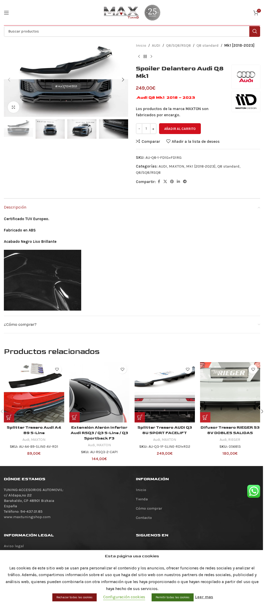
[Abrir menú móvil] (6, 12)
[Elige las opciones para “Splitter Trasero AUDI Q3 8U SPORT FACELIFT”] (140, 417)
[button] (9, 79)
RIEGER (234, 439)
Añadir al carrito (180, 129)
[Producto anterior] (139, 57)
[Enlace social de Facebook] (159, 181)
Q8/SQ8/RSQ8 (178, 45)
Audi (25, 439)
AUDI (156, 45)
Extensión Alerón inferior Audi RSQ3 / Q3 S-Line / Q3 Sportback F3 (99, 433)
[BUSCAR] (254, 31)
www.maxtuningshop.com (27, 516)
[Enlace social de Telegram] (185, 181)
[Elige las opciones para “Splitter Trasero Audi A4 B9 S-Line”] (9, 417)
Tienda (142, 499)
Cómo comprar (149, 508)
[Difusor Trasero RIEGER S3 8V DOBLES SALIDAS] (230, 392)
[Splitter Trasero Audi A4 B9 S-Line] (34, 392)
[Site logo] (121, 12)
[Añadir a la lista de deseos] (57, 369)
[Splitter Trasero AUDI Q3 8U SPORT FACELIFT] (165, 392)
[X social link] (165, 181)
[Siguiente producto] (151, 57)
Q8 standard (207, 45)
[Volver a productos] (145, 57)
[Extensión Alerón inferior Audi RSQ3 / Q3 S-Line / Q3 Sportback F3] (99, 392)
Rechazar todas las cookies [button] (74, 597)
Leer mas (204, 596)
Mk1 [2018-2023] (239, 45)
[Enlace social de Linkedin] (178, 181)
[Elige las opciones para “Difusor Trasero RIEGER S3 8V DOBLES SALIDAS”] (205, 417)
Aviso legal (14, 546)
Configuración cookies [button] (124, 596)
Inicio (141, 45)
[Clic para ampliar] (13, 107)
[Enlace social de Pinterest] (172, 181)
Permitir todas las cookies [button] (172, 597)
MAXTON (176, 166)
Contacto (144, 517)
